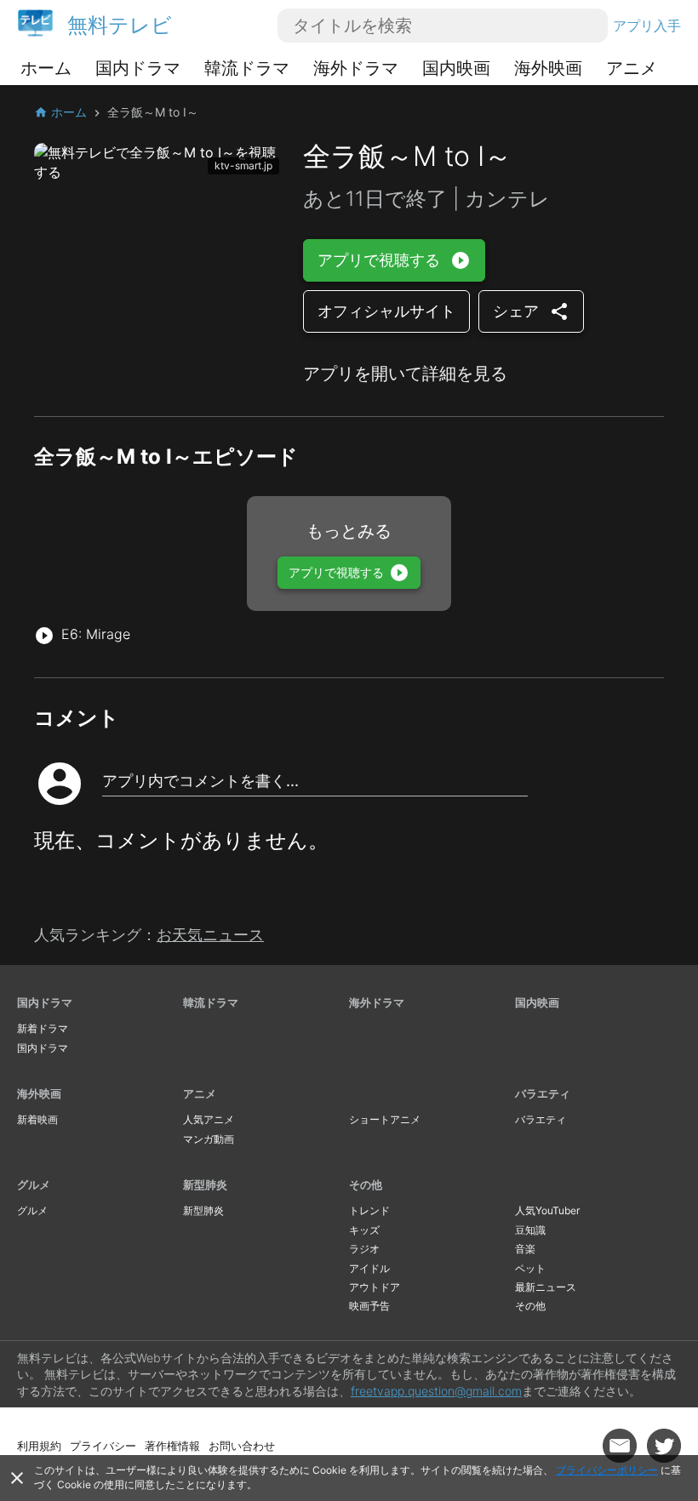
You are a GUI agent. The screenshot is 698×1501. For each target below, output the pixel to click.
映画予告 (369, 1305)
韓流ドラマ (246, 68)
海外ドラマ (355, 68)
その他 (365, 1184)
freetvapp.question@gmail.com (436, 1391)
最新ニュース (545, 1287)
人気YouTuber (547, 1210)
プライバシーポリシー (607, 1470)
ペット (530, 1268)
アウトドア (374, 1287)
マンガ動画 (208, 1139)
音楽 (525, 1248)
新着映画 (37, 1119)
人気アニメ (208, 1119)
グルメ (33, 1184)
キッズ (364, 1230)
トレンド (369, 1210)
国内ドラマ (137, 68)
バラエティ (542, 1093)
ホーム (46, 68)
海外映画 (548, 68)
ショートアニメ (385, 1119)
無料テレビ (119, 25)
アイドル (369, 1268)
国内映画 (456, 68)
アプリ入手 (647, 25)
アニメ (631, 68)
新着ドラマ (42, 1028)
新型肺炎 (205, 1184)
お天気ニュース (210, 935)
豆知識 (530, 1230)
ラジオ (364, 1248)
